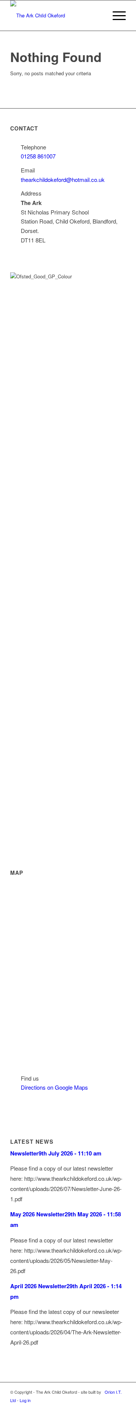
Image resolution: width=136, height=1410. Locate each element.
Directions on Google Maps (54, 1087)
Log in (25, 1400)
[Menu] (115, 15)
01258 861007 (38, 156)
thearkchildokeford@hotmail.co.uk (63, 179)
